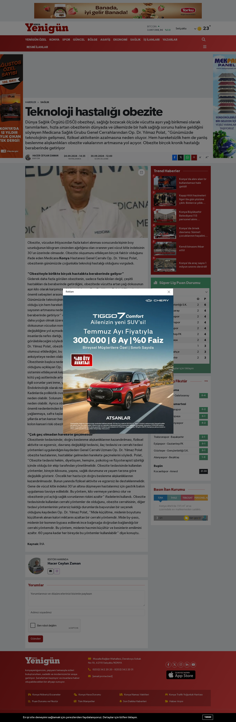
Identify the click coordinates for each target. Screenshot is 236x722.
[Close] (169, 292)
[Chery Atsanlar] (118, 364)
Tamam (207, 717)
